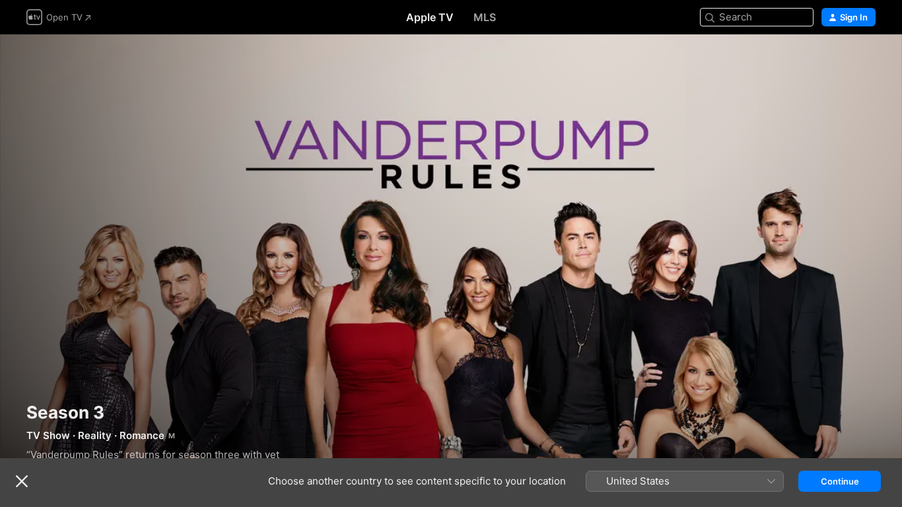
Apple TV (430, 17)
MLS (484, 17)
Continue (840, 481)
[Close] (22, 481)
